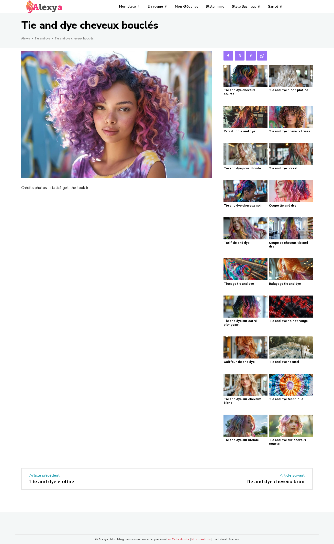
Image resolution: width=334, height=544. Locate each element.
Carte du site (180, 539)
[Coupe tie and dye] (291, 191)
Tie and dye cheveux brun (275, 481)
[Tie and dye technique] (291, 385)
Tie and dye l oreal (283, 168)
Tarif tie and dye (236, 243)
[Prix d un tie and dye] (245, 117)
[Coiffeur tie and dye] (245, 347)
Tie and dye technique (286, 399)
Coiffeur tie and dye (239, 362)
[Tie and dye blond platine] (291, 76)
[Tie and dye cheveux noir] (245, 191)
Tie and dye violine (51, 481)
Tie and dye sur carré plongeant (240, 323)
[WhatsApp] (262, 56)
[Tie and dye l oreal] (291, 154)
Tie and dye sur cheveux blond (242, 401)
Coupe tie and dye (282, 205)
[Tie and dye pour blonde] (245, 154)
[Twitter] (240, 56)
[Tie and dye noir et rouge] (291, 307)
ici (169, 539)
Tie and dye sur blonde (241, 440)
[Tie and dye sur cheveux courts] (291, 426)
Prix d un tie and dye (239, 131)
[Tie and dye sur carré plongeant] (245, 307)
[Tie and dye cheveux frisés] (291, 117)
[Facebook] (228, 56)
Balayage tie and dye (285, 283)
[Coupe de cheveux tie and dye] (291, 228)
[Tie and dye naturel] (291, 347)
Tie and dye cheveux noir (243, 205)
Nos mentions (201, 539)
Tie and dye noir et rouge (288, 321)
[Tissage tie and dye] (245, 269)
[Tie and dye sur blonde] (245, 426)
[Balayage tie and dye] (291, 269)
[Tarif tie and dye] (245, 228)
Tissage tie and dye (239, 283)
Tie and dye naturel (284, 362)
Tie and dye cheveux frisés (289, 131)
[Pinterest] (251, 56)
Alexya (25, 38)
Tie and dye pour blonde (242, 168)
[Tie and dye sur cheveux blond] (245, 385)
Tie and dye (42, 38)
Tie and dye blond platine (288, 90)
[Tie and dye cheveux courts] (245, 76)
